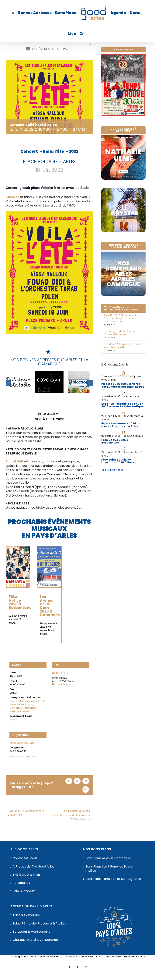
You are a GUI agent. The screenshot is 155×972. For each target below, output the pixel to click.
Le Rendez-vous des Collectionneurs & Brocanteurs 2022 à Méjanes (71, 815)
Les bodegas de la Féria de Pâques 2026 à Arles (119, 333)
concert (13, 719)
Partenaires (21, 883)
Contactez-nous (25, 858)
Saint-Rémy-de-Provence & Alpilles (39, 923)
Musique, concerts (19, 711)
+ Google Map (62, 684)
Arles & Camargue (26, 915)
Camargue (15, 707)
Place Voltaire (60, 672)
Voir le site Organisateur (23, 756)
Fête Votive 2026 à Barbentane (20, 602)
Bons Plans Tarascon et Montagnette (113, 879)
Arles (22, 701)
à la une (14, 701)
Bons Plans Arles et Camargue (107, 858)
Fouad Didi (14, 461)
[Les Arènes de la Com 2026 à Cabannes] (49, 566)
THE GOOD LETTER (26, 875)
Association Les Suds (21, 742)
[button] (81, 34)
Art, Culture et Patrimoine (27, 702)
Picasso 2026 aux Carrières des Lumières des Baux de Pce (122, 385)
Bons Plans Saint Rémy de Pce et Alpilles (109, 868)
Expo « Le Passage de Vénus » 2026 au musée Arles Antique (122, 405)
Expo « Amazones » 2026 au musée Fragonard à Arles (120, 425)
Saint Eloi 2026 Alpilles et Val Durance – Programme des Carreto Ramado (120, 318)
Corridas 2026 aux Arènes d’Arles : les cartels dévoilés (123, 345)
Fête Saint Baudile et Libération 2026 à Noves (118, 461)
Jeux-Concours (24, 891)
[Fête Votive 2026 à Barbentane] (18, 566)
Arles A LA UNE (34, 701)
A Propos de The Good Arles (33, 866)
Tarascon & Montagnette (31, 932)
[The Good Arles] (12, 13)
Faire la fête (29, 707)
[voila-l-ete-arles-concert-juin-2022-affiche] (49, 213)
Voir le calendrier (112, 470)
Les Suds (12, 197)
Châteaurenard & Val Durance (35, 940)
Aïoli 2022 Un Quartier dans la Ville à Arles (26, 813)
